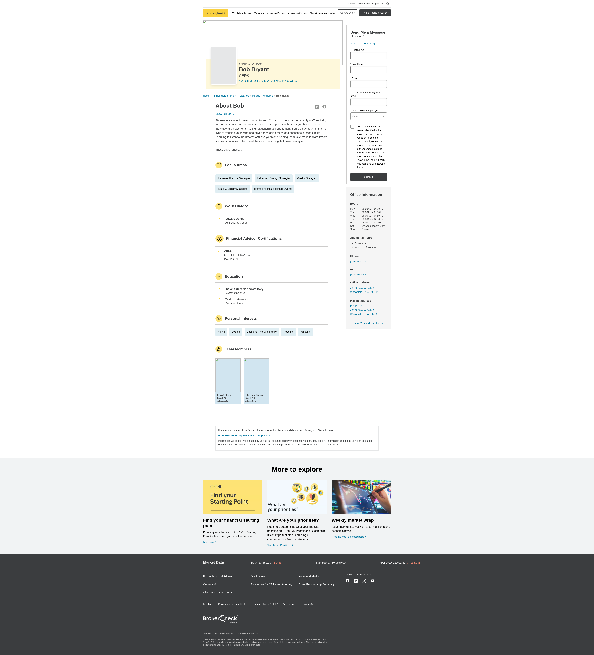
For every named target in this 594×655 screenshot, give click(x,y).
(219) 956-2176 (359, 261)
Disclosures (258, 576)
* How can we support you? (365, 110)
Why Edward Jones (241, 13)
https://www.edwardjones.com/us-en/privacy (244, 435)
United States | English (368, 3)
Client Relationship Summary (316, 584)
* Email (354, 78)
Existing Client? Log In (364, 43)
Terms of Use (307, 604)
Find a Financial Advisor (375, 12)
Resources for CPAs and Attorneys (272, 584)
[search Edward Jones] (388, 4)
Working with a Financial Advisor (269, 13)
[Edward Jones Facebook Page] (347, 581)
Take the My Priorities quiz (281, 545)
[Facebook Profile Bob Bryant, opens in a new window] (324, 106)
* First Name (357, 50)
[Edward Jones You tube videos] (372, 581)
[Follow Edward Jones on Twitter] (364, 581)
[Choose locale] (381, 3)
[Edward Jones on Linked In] (356, 581)
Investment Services (298, 13)
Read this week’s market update (348, 536)
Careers (209, 584)
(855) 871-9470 (359, 274)
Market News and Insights (322, 13)
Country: (351, 3)
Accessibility (289, 604)
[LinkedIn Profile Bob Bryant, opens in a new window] (317, 106)
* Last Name (357, 64)
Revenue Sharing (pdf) (265, 604)
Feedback (208, 604)
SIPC (257, 633)
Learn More (209, 542)
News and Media (308, 576)
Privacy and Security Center (232, 604)
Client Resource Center (217, 592)
